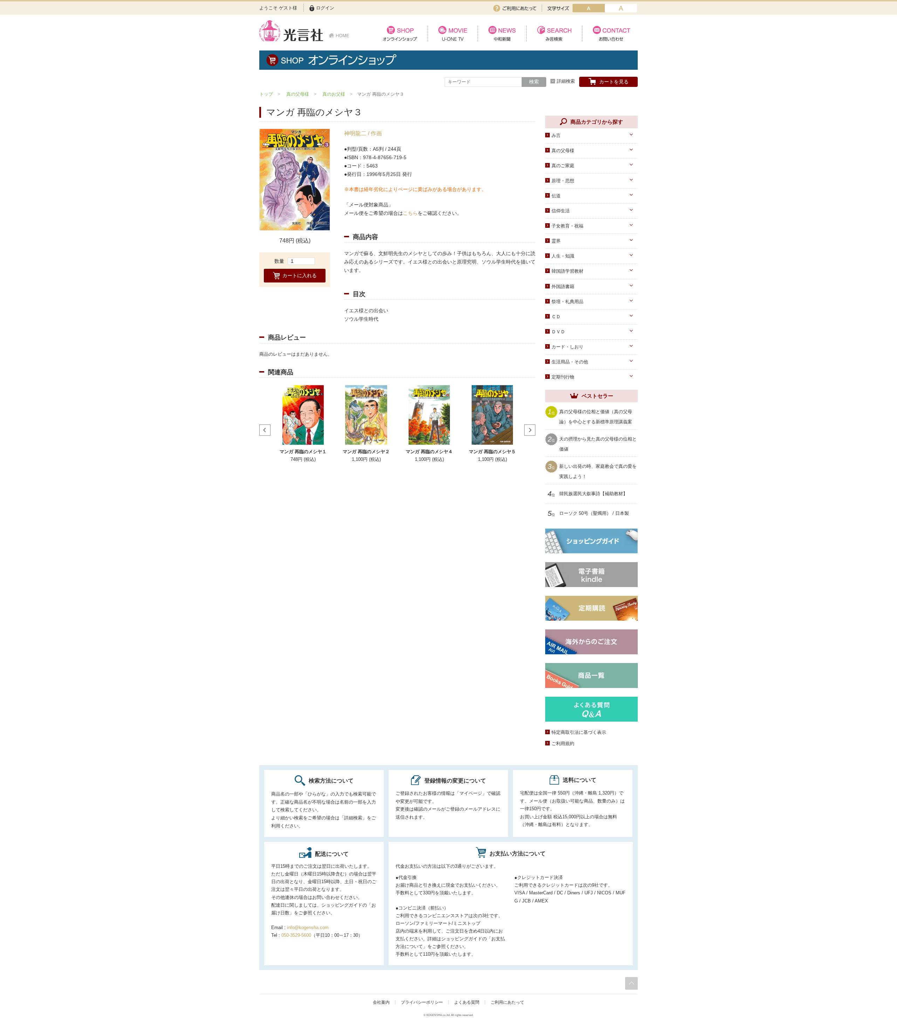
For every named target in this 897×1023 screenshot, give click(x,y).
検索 (534, 81)
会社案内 (381, 1002)
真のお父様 (333, 94)
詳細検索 (566, 81)
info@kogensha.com (308, 927)
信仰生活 (561, 210)
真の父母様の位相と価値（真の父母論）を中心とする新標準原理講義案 (595, 416)
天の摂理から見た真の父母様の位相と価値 (598, 443)
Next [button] (529, 430)
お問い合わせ (610, 33)
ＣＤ (556, 316)
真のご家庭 (563, 165)
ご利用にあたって (514, 8)
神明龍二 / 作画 (363, 133)
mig (621, 8)
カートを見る (614, 81)
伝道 (556, 195)
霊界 (556, 241)
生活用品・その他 (570, 361)
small (589, 8)
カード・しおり (567, 346)
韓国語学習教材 (567, 271)
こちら (410, 213)
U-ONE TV (452, 33)
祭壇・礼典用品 (567, 301)
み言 (556, 135)
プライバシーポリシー (422, 1002)
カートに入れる (299, 276)
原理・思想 (563, 180)
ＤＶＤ (558, 331)
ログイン (325, 8)
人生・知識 (563, 256)
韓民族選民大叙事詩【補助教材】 (593, 494)
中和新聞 (502, 33)
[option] (295, 179)
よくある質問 (466, 1002)
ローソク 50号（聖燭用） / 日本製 (594, 513)
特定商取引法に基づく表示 (579, 732)
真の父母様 (297, 94)
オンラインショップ (399, 33)
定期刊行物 (563, 377)
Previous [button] (265, 430)
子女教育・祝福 (567, 226)
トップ (266, 94)
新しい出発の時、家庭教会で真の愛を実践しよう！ (598, 471)
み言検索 (554, 33)
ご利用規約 (563, 743)
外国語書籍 (563, 286)
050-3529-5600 (296, 935)
